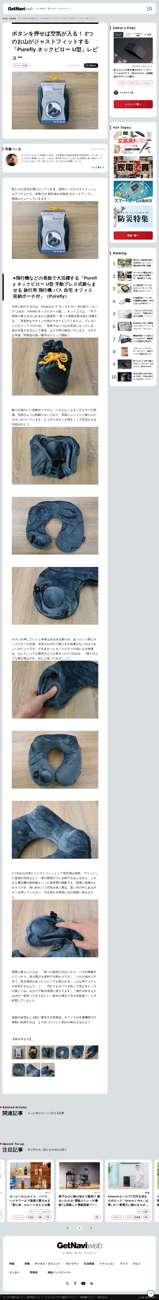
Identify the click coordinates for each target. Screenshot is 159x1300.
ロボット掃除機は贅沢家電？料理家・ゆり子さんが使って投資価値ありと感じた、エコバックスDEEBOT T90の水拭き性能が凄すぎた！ (129, 1201)
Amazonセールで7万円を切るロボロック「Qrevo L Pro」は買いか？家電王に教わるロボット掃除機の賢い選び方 (79, 1201)
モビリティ (72, 1263)
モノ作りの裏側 (138, 35)
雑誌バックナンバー (59, 1272)
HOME (5, 18)
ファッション (107, 1263)
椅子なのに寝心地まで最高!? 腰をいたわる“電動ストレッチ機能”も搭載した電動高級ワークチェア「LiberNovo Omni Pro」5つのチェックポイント (30, 1201)
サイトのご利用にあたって (13, 1297)
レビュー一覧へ (133, 104)
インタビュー (128, 35)
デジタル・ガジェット (142, 66)
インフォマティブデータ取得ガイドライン (60, 1297)
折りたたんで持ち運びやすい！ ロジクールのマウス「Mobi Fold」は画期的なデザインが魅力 (133, 73)
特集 (12, 1263)
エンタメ (14, 1272)
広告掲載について (86, 1297)
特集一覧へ (133, 235)
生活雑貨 (12, 18)
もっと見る (98, 167)
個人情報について (33, 1297)
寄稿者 (34, 1272)
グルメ (137, 1263)
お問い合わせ (102, 1297)
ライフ (48, 1193)
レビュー (118, 35)
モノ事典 (148, 35)
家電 (98, 1193)
